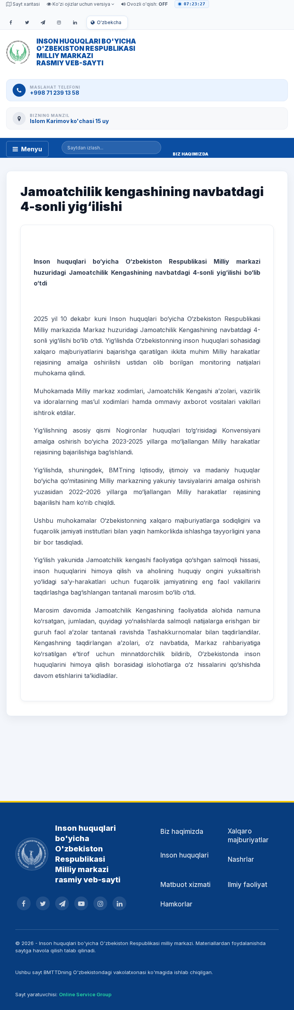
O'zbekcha (109, 22)
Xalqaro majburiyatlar (248, 835)
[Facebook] (10, 22)
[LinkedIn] (75, 22)
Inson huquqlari (184, 855)
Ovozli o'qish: (147, 4)
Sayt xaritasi (25, 4)
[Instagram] (59, 22)
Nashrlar (241, 859)
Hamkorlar (176, 904)
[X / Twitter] (26, 22)
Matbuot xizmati (185, 884)
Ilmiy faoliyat (247, 884)
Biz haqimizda (181, 831)
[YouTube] (81, 903)
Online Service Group (85, 994)
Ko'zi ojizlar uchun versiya (81, 4)
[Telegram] (42, 22)
